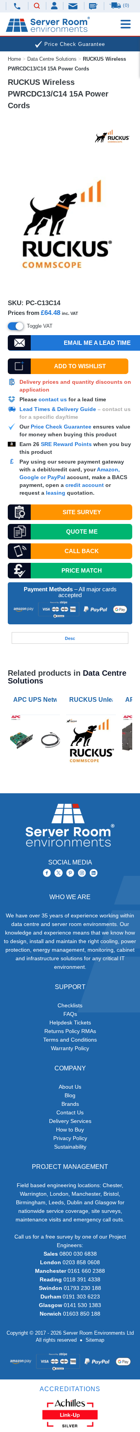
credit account (84, 485)
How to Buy (70, 1129)
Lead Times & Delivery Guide (57, 409)
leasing (55, 493)
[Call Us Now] (17, 6)
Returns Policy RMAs (70, 1031)
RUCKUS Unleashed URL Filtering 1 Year (92, 699)
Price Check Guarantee (61, 426)
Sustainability (70, 1147)
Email (73, 5)
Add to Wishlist (79, 366)
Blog (70, 1095)
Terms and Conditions (70, 1040)
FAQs (70, 1014)
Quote (82, 531)
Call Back (82, 551)
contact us (52, 399)
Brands (70, 1104)
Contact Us (70, 1112)
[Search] (37, 6)
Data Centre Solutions (52, 59)
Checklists (70, 1005)
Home (14, 59)
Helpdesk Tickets (70, 1022)
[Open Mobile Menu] (126, 24)
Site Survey (82, 512)
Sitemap (95, 1340)
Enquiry (94, 6)
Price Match (81, 570)
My (54, 5)
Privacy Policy (70, 1138)
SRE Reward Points (67, 444)
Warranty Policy (70, 1048)
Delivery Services (70, 1121)
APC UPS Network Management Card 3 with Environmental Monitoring (36, 699)
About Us (70, 1087)
